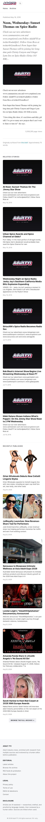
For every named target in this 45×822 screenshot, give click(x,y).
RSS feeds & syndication (12, 771)
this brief (24, 143)
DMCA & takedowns (10, 791)
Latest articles (8, 764)
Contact (6, 794)
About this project (9, 774)
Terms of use (8, 788)
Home (5, 8)
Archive (13, 8)
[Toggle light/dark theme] (20, 3)
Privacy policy (8, 784)
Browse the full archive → (22, 720)
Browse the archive (10, 768)
